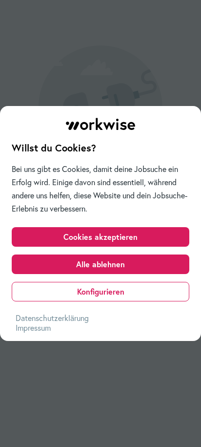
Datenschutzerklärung (52, 318)
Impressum (33, 328)
